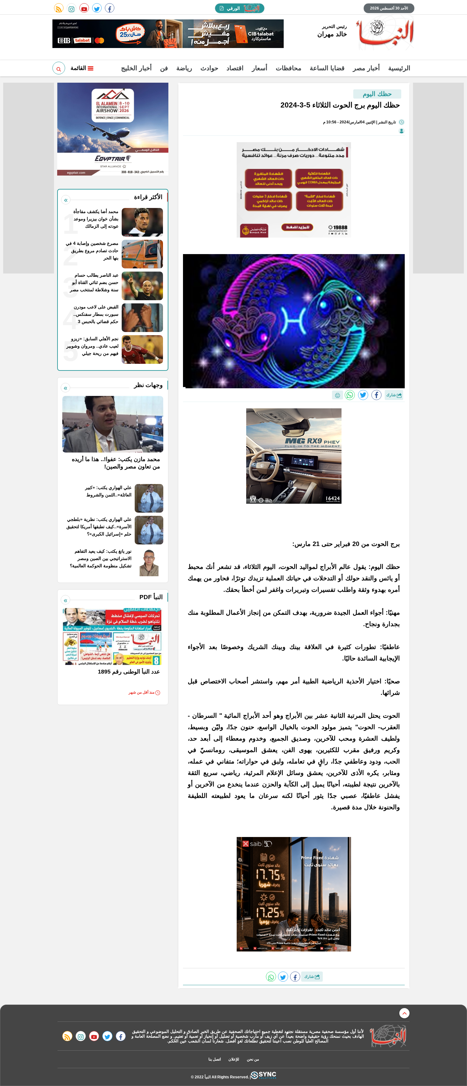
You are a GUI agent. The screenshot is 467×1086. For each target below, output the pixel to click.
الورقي (233, 8)
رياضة (184, 68)
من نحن (253, 1059)
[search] (58, 68)
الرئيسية (399, 68)
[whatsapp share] (350, 395)
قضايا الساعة (327, 68)
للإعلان (233, 1059)
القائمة (79, 68)
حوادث (209, 68)
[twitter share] (363, 395)
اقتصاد (235, 68)
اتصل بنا (214, 1059)
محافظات (288, 68)
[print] (337, 395)
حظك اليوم (377, 93)
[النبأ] (384, 33)
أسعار (259, 68)
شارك (391, 395)
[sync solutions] (263, 1077)
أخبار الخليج (136, 68)
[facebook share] (376, 395)
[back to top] (404, 1013)
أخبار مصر (366, 68)
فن (164, 68)
